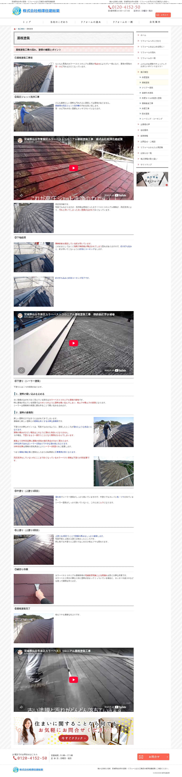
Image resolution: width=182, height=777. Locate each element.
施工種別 (144, 72)
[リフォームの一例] (123, 22)
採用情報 (144, 136)
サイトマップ (146, 164)
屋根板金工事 (147, 103)
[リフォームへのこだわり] (59, 22)
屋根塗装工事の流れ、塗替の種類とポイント (38, 49)
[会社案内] (155, 22)
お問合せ (153, 756)
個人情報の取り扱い (149, 159)
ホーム (143, 35)
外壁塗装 (145, 77)
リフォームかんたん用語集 (152, 147)
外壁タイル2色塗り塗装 (152, 98)
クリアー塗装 (147, 88)
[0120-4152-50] (138, 8)
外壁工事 (145, 108)
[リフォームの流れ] (91, 22)
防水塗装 (145, 114)
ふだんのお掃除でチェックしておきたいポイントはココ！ (154, 65)
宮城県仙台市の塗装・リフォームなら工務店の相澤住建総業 (133, 769)
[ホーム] (27, 22)
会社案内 (144, 130)
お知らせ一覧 (146, 153)
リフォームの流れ (148, 52)
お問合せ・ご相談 (148, 142)
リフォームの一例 (148, 58)
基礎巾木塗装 (147, 93)
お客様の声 (145, 124)
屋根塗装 (145, 82)
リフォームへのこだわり (151, 41)
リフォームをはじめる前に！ (153, 47)
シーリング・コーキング (152, 119)
